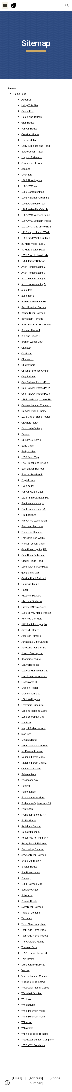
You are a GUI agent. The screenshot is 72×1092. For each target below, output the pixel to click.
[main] (36, 45)
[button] (5, 5)
